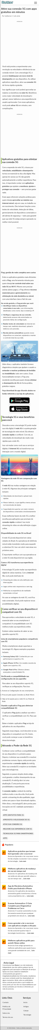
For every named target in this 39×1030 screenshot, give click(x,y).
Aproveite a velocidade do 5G (16, 820)
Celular (26, 1011)
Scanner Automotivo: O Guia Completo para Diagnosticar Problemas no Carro (20, 906)
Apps (5, 838)
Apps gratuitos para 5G (13, 815)
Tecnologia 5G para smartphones (18, 833)
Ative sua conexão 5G (12, 824)
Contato (5, 1002)
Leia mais (22, 861)
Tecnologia (27, 1015)
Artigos (26, 1006)
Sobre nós (6, 1013)
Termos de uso (7, 1017)
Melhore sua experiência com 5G (17, 829)
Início (25, 1002)
